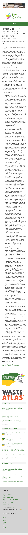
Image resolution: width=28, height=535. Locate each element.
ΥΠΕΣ (4, 519)
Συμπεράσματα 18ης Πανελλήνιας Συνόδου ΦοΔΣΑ (15, 432)
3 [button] (16, 10)
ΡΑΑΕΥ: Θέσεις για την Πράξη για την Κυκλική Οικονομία (12, 481)
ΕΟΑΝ (4, 522)
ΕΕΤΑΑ (4, 527)
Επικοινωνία (6, 504)
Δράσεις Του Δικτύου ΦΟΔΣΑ (10, 499)
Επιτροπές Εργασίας (8, 497)
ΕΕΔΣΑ (4, 525)
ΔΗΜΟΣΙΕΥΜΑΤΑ (7, 463)
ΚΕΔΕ (4, 524)
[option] (8, 6)
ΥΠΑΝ (4, 520)
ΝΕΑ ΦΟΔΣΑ (6, 403)
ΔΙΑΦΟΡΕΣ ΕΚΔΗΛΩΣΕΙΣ (9, 429)
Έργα (4, 500)
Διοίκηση (5, 495)
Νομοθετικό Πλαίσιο (8, 502)
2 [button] (14, 10)
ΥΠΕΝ (4, 517)
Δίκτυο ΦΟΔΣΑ (7, 494)
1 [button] (12, 10)
